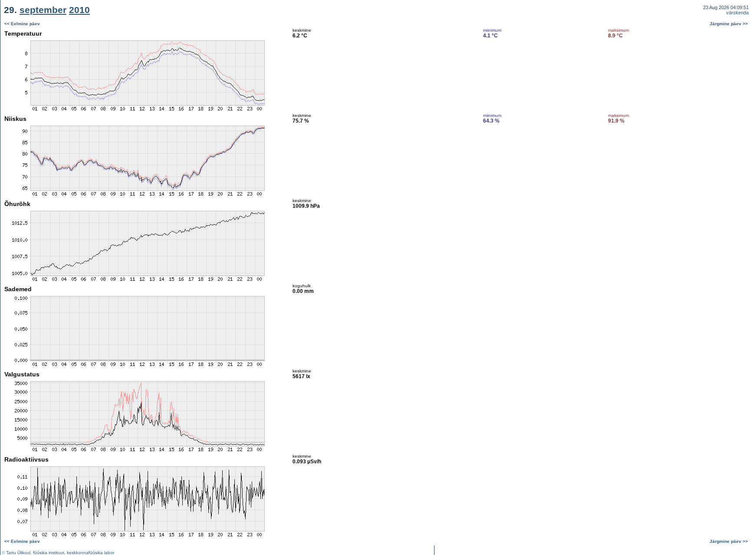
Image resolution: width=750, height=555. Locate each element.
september (43, 10)
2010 (79, 10)
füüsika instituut (48, 552)
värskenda (737, 12)
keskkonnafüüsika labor (90, 552)
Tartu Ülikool (18, 552)
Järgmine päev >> (729, 23)
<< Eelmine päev (22, 23)
